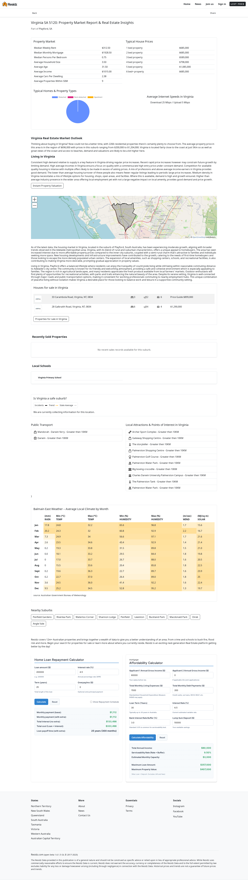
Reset (54, 702)
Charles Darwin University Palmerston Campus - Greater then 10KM (169, 475)
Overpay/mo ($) (90, 687)
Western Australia (40, 833)
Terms (129, 810)
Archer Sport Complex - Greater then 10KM (155, 431)
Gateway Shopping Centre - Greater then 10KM (157, 438)
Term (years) (43, 687)
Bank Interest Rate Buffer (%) (147, 722)
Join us (210, 4)
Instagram (178, 806)
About (81, 806)
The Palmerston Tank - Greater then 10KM (155, 481)
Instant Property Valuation (47, 185)
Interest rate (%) (89, 672)
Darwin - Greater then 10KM (52, 438)
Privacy (129, 806)
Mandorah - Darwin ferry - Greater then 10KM (62, 431)
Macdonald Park (178, 617)
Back (34, 13)
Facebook (178, 811)
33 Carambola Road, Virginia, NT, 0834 (72, 297)
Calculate (41, 702)
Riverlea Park (64, 617)
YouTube (177, 816)
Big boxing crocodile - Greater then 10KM (154, 469)
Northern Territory (41, 806)
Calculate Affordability (143, 737)
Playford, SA (45, 28)
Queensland (37, 815)
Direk (195, 617)
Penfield (125, 617)
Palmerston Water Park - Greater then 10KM (156, 462)
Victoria (35, 829)
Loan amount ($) (42, 672)
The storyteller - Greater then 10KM (151, 444)
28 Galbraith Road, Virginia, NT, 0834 (71, 306)
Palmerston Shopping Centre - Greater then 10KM (159, 450)
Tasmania (36, 824)
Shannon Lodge (107, 617)
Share (213, 13)
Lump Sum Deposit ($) (183, 722)
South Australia (39, 820)
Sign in (222, 4)
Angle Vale (38, 623)
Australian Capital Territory (45, 838)
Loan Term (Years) (143, 707)
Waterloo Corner (85, 617)
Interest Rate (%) (185, 707)
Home (187, 4)
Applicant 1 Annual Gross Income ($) (147, 675)
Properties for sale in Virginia (51, 319)
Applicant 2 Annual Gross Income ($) (191, 675)
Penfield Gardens (42, 617)
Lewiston (139, 617)
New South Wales (40, 810)
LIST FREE (237, 4)
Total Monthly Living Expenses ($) (147, 691)
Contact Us (84, 815)
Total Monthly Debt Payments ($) (189, 690)
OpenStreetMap (198, 237)
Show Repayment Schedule (106, 702)
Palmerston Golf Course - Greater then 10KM (156, 456)
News (198, 4)
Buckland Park (157, 617)
